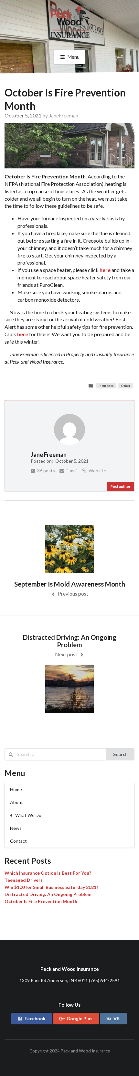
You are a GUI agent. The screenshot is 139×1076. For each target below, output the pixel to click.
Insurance (106, 385)
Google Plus (79, 1018)
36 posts (45, 470)
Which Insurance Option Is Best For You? (48, 873)
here (23, 334)
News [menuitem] (16, 828)
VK (116, 1018)
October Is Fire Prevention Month (41, 901)
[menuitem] (69, 815)
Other (125, 385)
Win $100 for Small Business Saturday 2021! (51, 887)
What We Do (28, 815)
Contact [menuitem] (18, 841)
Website (97, 470)
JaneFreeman (63, 115)
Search (120, 754)
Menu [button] (73, 57)
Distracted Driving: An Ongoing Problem (48, 894)
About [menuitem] (16, 802)
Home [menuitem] (16, 789)
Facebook (35, 1018)
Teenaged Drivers (24, 880)
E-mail (71, 470)
